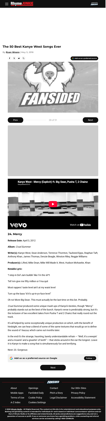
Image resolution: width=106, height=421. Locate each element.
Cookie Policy (35, 397)
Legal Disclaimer (58, 397)
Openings (33, 388)
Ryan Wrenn (13, 52)
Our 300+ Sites (78, 388)
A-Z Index (15, 402)
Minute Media (16, 409)
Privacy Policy (78, 392)
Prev (15, 120)
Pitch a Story (56, 392)
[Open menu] (6, 3)
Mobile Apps (17, 392)
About (14, 388)
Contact (54, 388)
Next (90, 120)
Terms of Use (17, 397)
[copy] (23, 58)
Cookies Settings (37, 402)
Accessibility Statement (83, 397)
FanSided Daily (36, 392)
